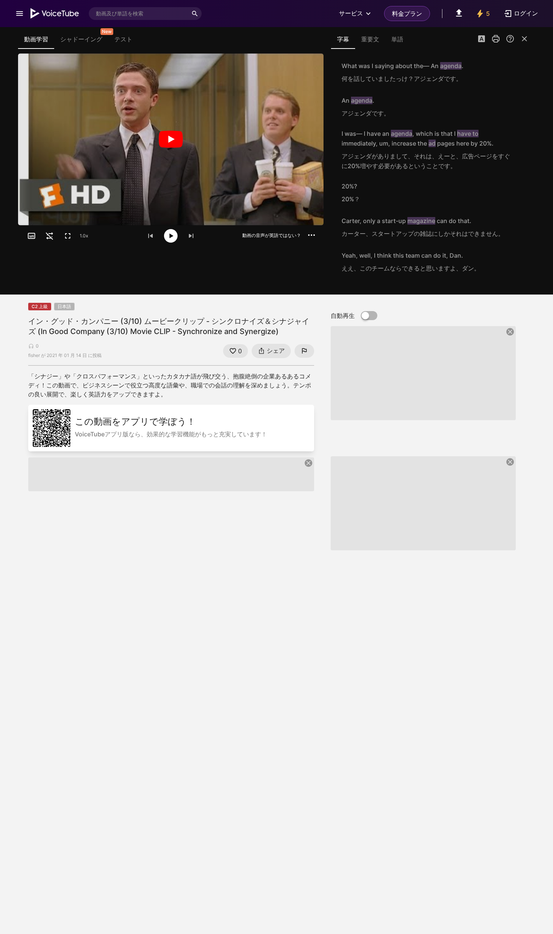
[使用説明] (510, 38)
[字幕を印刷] (495, 38)
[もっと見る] (311, 235)
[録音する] (520, 72)
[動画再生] (171, 139)
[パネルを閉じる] (524, 38)
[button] (481, 39)
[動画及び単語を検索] (195, 13)
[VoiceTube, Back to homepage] (55, 14)
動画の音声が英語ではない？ (271, 235)
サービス (351, 13)
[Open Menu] (19, 13)
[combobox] (138, 14)
